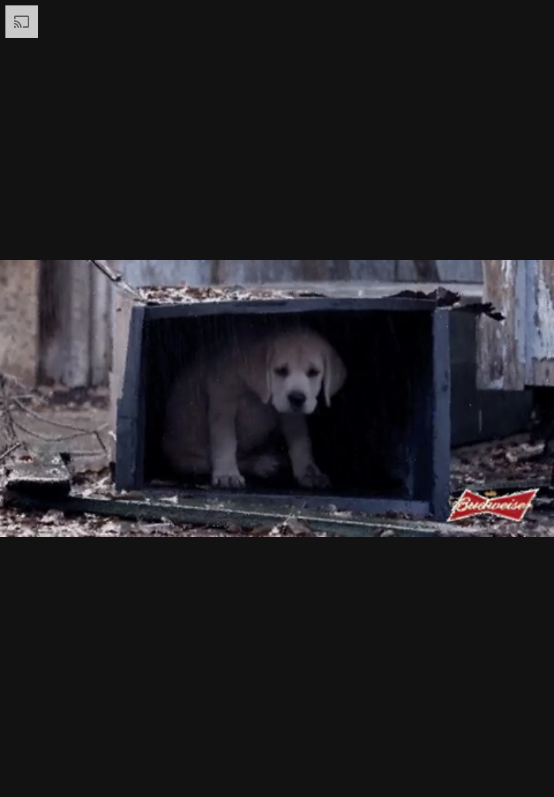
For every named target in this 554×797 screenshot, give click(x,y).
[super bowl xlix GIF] (277, 398)
